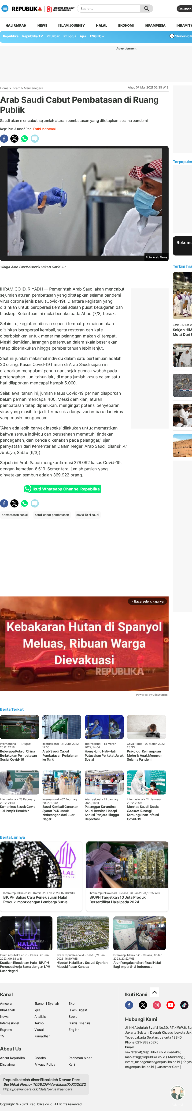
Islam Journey (71, 25)
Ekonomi (126, 25)
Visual (39, 1030)
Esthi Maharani (44, 129)
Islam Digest (78, 1010)
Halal (101, 25)
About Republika (12, 1058)
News (42, 25)
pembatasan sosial (14, 515)
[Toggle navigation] (5, 8)
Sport (73, 1016)
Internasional (9, 1023)
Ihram (16, 88)
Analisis (40, 1016)
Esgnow (6, 1030)
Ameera (6, 1003)
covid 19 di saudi (87, 515)
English (74, 1030)
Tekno (39, 1023)
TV (2, 1036)
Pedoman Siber (80, 1058)
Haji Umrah (16, 25)
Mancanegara (33, 88)
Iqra (37, 1010)
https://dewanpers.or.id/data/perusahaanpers (37, 1089)
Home (4, 88)
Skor (72, 1003)
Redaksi (40, 1058)
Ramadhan (42, 1036)
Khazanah (7, 1010)
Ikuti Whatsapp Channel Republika (66, 489)
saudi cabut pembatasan (52, 515)
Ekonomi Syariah (46, 1003)
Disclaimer (7, 1064)
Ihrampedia (155, 25)
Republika (10, 36)
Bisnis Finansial (80, 1023)
